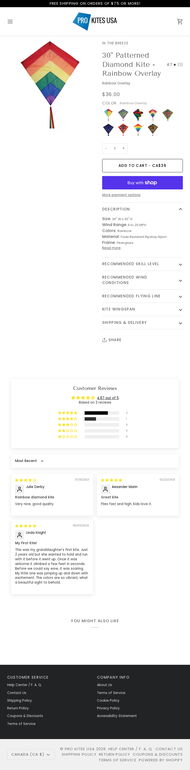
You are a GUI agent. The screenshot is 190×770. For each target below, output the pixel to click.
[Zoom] (16, 119)
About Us (104, 685)
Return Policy (18, 708)
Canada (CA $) (28, 754)
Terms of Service (21, 723)
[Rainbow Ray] (139, 116)
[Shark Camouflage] (109, 131)
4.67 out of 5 (108, 398)
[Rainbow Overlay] (154, 116)
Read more (111, 248)
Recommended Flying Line (131, 296)
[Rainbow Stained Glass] (109, 116)
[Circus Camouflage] (124, 131)
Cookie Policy (108, 700)
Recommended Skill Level (130, 263)
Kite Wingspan (118, 309)
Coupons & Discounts (25, 716)
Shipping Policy (19, 700)
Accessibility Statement (117, 716)
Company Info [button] (113, 677)
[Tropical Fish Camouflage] (169, 116)
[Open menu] (14, 21)
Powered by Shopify (161, 760)
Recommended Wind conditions (124, 280)
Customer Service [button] (28, 677)
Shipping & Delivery (124, 322)
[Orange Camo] (153, 131)
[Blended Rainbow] (139, 131)
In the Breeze (115, 43)
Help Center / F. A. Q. (24, 685)
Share (115, 339)
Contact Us (16, 693)
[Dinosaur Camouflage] (124, 116)
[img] (25, 480)
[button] (68, 413)
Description (116, 209)
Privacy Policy (108, 708)
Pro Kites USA (80, 748)
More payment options (121, 195)
